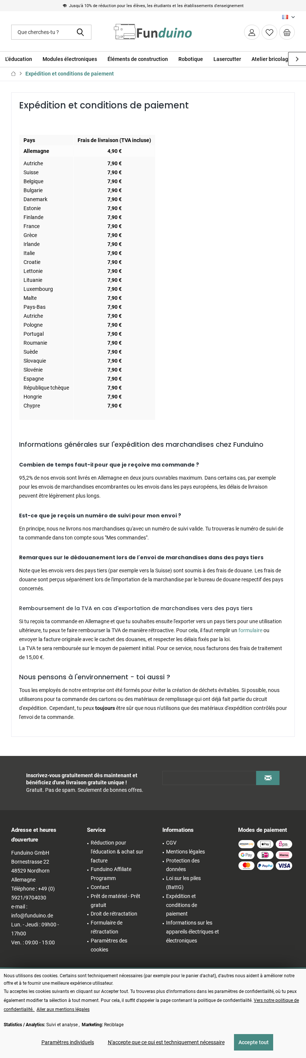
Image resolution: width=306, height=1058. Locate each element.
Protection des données (183, 865)
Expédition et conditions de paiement (181, 905)
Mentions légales (185, 852)
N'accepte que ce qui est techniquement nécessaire (166, 1042)
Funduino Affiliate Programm (111, 873)
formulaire (250, 630)
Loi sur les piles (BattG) (183, 882)
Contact (100, 887)
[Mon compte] (252, 32)
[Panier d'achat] (287, 32)
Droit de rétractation (114, 914)
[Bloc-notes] (269, 32)
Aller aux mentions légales (63, 1009)
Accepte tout (253, 1042)
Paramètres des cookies (109, 945)
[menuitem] (287, 32)
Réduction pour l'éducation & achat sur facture (117, 852)
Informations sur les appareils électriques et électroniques (192, 932)
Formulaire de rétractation (106, 927)
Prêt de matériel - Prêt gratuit (115, 900)
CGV (171, 843)
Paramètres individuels (67, 1042)
